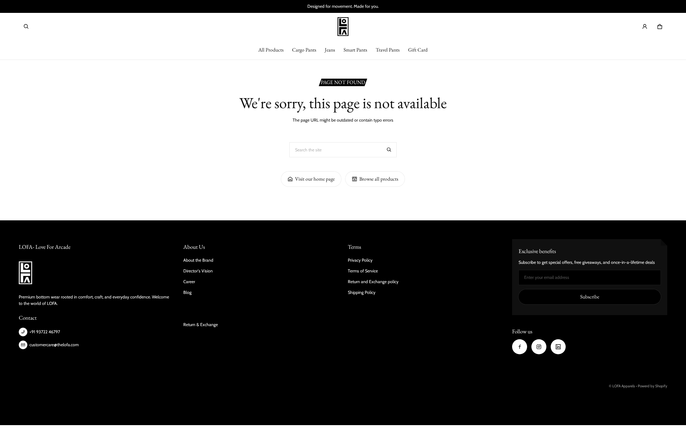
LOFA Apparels (624, 386)
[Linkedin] (558, 346)
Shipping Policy (361, 292)
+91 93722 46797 (44, 331)
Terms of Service (363, 270)
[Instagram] (538, 346)
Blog (187, 292)
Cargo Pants (304, 49)
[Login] (644, 26)
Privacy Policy (360, 260)
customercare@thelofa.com (54, 344)
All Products (271, 49)
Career (189, 281)
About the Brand (198, 260)
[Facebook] (519, 346)
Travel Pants (388, 49)
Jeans (330, 49)
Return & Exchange (200, 324)
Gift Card (418, 49)
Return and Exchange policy (373, 281)
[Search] (389, 149)
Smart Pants (355, 49)
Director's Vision (198, 270)
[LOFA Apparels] (343, 26)
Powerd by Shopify (652, 386)
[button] (26, 26)
